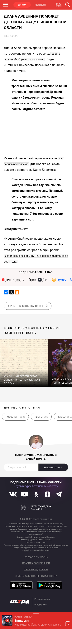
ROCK (40, 5)
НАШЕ (22, 5)
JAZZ (58, 5)
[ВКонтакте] (6, 292)
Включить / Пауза (7, 620)
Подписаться (53, 467)
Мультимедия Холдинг (36, 507)
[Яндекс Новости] (13, 280)
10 (67, 623)
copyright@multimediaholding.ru (36, 550)
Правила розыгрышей (36, 563)
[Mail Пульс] (59, 280)
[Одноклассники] (17, 292)
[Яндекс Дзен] (38, 280)
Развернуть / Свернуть (36, 613)
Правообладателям (36, 569)
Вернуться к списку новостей (27, 306)
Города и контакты (36, 557)
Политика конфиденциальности (36, 576)
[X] (11, 292)
